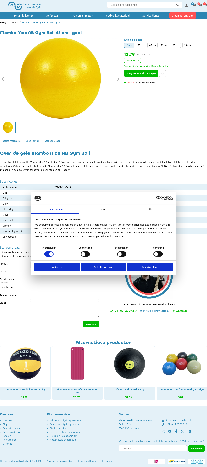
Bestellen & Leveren (13, 432)
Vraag (3, 302)
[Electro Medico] (24, 6)
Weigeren (57, 267)
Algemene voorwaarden (60, 460)
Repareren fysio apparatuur (65, 432)
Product (4, 263)
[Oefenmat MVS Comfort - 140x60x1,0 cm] (77, 373)
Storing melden (58, 428)
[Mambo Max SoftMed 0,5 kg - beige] (182, 373)
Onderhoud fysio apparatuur (65, 424)
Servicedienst (150, 15)
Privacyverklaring (87, 460)
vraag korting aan (183, 15)
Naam (3, 271)
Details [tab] (104, 209)
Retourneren (9, 439)
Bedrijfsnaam (7, 281)
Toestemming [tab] (55, 209)
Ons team (8, 420)
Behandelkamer (23, 15)
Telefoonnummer (9, 295)
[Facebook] (178, 432)
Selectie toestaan (103, 267)
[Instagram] (165, 432)
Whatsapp (182, 310)
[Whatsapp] (184, 432)
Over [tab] (152, 209)
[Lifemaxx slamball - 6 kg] (129, 373)
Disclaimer (108, 460)
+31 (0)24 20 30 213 (125, 310)
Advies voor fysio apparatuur (65, 420)
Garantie (7, 443)
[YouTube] (171, 432)
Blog (5, 424)
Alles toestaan (150, 267)
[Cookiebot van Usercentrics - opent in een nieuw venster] (158, 198)
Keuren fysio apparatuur (63, 435)
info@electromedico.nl (156, 310)
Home (15, 22)
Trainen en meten (82, 15)
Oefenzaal (52, 15)
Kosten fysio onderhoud (63, 439)
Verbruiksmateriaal (118, 15)
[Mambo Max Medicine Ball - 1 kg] (25, 373)
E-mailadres (6, 287)
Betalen (7, 435)
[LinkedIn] (191, 432)
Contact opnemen (12, 428)
